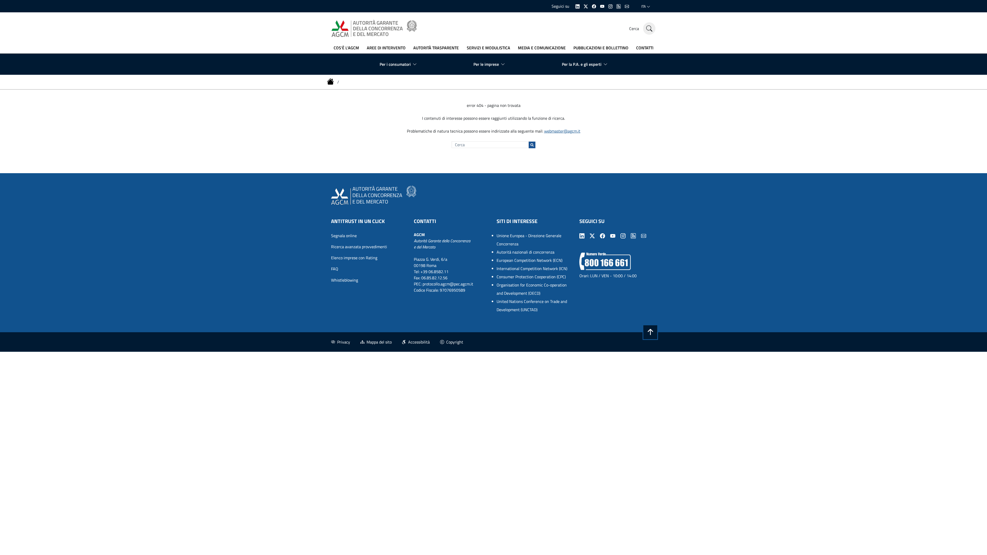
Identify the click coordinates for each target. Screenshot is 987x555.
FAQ (334, 269)
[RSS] (619, 6)
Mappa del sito (379, 342)
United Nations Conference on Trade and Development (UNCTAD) (532, 305)
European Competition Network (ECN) (529, 260)
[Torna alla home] (331, 82)
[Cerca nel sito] (649, 28)
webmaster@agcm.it (562, 131)
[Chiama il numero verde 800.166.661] (605, 261)
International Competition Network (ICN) (532, 268)
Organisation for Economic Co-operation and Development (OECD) (532, 289)
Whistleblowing (344, 280)
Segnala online (344, 236)
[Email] (627, 6)
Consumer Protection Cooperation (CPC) (531, 277)
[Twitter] (586, 6)
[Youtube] (602, 6)
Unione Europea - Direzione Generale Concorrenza (529, 240)
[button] (650, 332)
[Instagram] (610, 6)
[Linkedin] (577, 6)
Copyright (454, 342)
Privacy (343, 342)
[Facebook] (594, 6)
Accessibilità (419, 342)
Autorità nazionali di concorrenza (525, 252)
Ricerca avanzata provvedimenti (359, 247)
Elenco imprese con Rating (354, 258)
